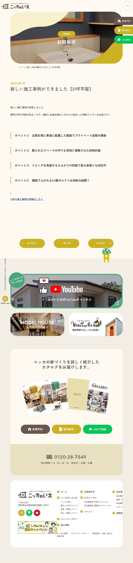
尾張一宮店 (120, 499)
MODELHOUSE (37, 324)
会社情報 (120, 503)
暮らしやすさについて (70, 505)
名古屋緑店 (120, 496)
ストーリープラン (69, 519)
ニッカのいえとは (69, 497)
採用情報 (120, 513)
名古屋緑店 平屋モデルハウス (96, 502)
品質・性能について (69, 509)
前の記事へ (32, 243)
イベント (88, 511)
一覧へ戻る (66, 243)
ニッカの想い (66, 502)
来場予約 (60, 536)
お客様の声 (89, 491)
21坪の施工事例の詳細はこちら (26, 199)
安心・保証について (69, 513)
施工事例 (65, 525)
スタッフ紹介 (121, 507)
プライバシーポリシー (80, 533)
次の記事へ (101, 243)
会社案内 (120, 491)
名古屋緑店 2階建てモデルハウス (97, 505)
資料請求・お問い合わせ (102, 533)
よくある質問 (62, 533)
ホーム (22, 67)
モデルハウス (90, 497)
